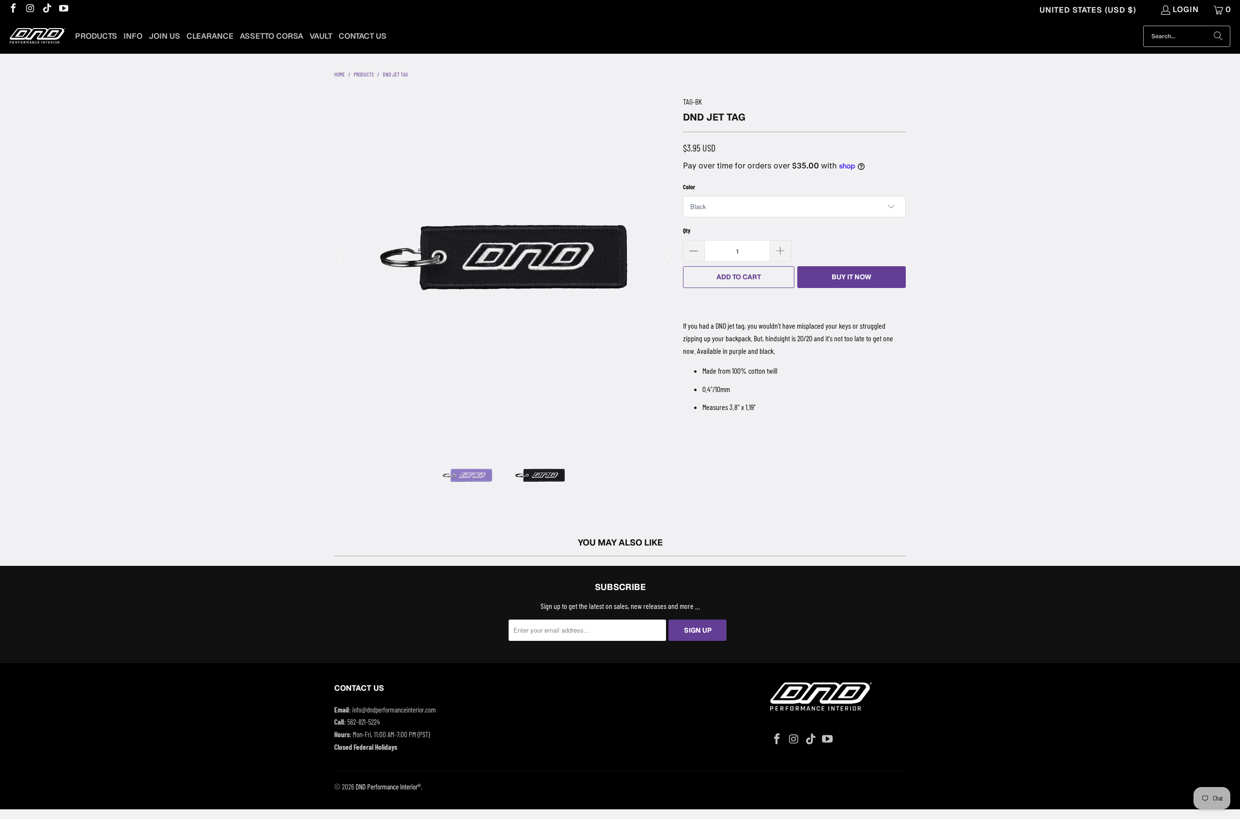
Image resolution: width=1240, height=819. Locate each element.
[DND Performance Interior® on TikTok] (46, 9)
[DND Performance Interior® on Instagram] (29, 9)
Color (689, 187)
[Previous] (341, 257)
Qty (687, 230)
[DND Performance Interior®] (37, 36)
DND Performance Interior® (388, 786)
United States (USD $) (1087, 10)
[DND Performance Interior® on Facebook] (12, 9)
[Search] (1218, 36)
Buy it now (851, 277)
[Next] (666, 257)
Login (1186, 9)
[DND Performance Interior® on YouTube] (63, 9)
